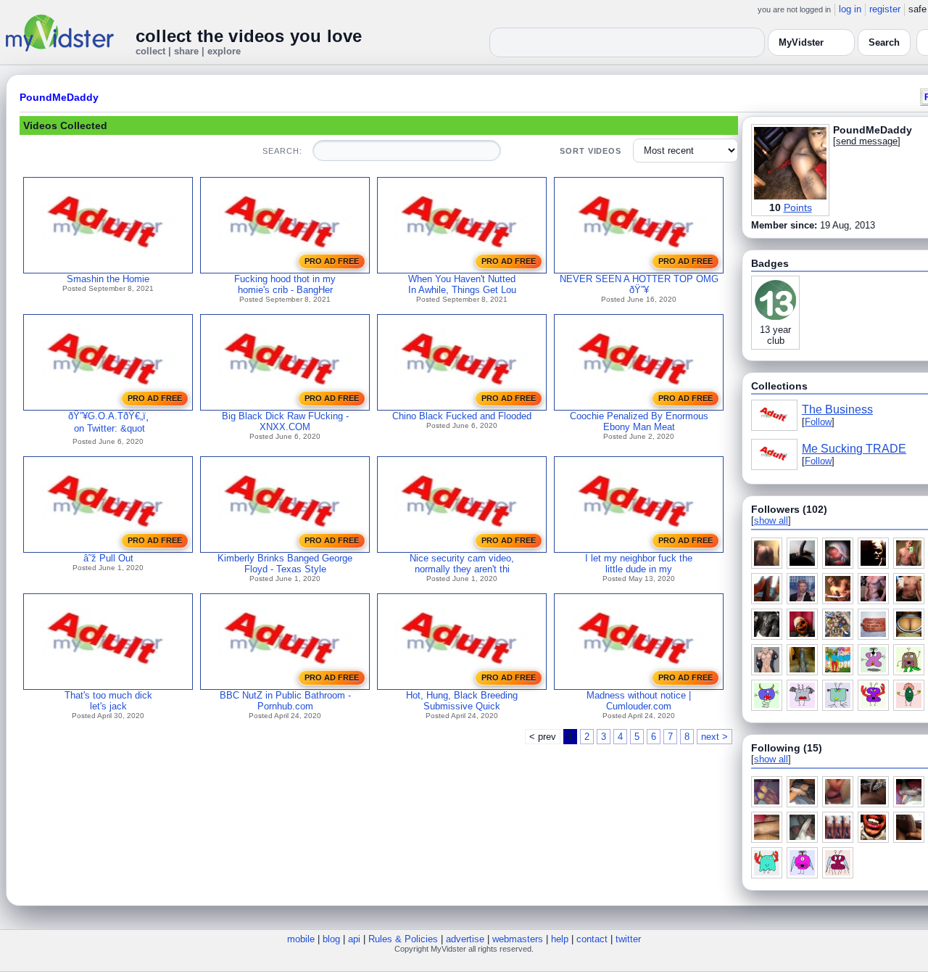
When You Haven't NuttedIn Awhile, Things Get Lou (462, 284)
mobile (301, 939)
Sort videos (590, 151)
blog (331, 939)
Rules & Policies (403, 939)
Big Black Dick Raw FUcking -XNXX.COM (285, 421)
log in (850, 9)
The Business (837, 409)
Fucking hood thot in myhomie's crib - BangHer (285, 284)
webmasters (517, 939)
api (354, 939)
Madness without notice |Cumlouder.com (639, 701)
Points (798, 207)
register (884, 9)
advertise (465, 939)
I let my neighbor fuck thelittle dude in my (638, 563)
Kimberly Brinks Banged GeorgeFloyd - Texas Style (285, 563)
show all (771, 520)
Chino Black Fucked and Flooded (461, 416)
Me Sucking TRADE (854, 448)
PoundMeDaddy (59, 97)
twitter (628, 939)
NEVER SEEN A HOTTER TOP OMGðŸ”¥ (639, 284)
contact (592, 939)
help (559, 939)
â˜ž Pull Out (108, 558)
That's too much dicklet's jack (108, 701)
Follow (818, 421)
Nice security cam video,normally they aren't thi (462, 563)
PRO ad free (331, 261)
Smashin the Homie (108, 278)
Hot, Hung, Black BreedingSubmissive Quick (462, 701)
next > (714, 736)
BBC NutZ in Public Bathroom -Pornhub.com (285, 701)
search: (282, 151)
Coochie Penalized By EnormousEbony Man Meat (639, 421)
